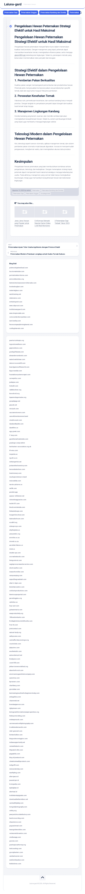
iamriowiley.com (15, 321)
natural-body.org (15, 632)
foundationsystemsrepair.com (19, 374)
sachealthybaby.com (16, 803)
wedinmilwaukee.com (16, 860)
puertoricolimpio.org (16, 340)
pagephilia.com (14, 754)
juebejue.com (14, 382)
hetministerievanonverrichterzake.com (22, 283)
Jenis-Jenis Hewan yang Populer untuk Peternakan (22, 223)
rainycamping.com (15, 575)
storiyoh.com (14, 408)
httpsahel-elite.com (16, 750)
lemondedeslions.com (17, 469)
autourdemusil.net (15, 655)
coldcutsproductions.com (18, 590)
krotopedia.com (15, 784)
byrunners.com (14, 681)
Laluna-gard (13, 4)
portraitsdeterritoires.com (18, 275)
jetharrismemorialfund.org (18, 666)
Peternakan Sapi (10, 13)
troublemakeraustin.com (18, 727)
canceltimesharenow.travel (18, 416)
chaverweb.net (14, 701)
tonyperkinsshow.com (17, 515)
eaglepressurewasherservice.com (21, 564)
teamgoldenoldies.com (17, 829)
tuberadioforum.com (16, 519)
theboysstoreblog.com (17, 716)
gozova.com (13, 841)
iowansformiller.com (16, 572)
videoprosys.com (15, 526)
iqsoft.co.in (13, 458)
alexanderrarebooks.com (18, 355)
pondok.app (13, 492)
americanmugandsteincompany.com (22, 674)
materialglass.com (15, 290)
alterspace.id (13, 776)
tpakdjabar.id (13, 788)
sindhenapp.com (15, 837)
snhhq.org (12, 810)
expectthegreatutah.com (17, 579)
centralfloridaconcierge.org (19, 640)
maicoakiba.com (15, 481)
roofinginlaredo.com (16, 328)
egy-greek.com (14, 431)
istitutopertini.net (15, 462)
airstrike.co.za (14, 537)
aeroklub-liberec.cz (16, 545)
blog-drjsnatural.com (16, 757)
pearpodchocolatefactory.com (19, 814)
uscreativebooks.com (16, 556)
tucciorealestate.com (16, 271)
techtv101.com (14, 503)
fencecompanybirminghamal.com (21, 324)
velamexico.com (15, 298)
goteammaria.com (15, 610)
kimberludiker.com (15, 735)
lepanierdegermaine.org (17, 397)
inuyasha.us (13, 454)
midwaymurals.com (16, 719)
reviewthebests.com (16, 746)
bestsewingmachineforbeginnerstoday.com (24, 693)
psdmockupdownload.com (18, 268)
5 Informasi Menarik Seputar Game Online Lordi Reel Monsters (42, 223)
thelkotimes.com (15, 863)
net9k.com (13, 488)
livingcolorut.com (15, 560)
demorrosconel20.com (17, 363)
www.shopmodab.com (17, 313)
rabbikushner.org (15, 390)
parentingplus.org (15, 598)
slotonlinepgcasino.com (17, 499)
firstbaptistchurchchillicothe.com (20, 621)
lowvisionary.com (15, 473)
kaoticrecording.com (16, 818)
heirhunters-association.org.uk (20, 446)
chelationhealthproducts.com (19, 761)
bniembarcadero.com (16, 587)
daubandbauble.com (16, 424)
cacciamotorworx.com (17, 412)
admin (29, 190)
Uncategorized (45, 193)
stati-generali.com (15, 731)
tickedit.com (13, 386)
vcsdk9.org (13, 522)
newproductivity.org (16, 613)
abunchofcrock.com (16, 670)
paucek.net (13, 405)
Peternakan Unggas (29, 13)
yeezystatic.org (14, 534)
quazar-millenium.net (16, 496)
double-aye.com (15, 553)
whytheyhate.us (14, 530)
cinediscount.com (15, 420)
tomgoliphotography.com (18, 807)
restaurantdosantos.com (18, 833)
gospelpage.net (14, 401)
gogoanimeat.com (15, 826)
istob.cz (12, 549)
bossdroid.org (14, 393)
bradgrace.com (14, 659)
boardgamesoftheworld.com (19, 367)
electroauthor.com (15, 568)
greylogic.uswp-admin (17, 443)
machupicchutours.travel (18, 477)
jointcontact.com (15, 628)
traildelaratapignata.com (18, 795)
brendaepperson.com (16, 704)
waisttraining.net (15, 294)
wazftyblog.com (14, 772)
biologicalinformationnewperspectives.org (24, 712)
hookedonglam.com (16, 286)
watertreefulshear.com (17, 359)
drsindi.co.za (14, 541)
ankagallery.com (15, 697)
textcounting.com (15, 848)
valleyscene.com (15, 636)
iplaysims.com (14, 647)
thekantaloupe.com (16, 511)
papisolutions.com (15, 348)
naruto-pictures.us (15, 484)
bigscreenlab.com (15, 371)
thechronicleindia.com (17, 507)
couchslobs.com (15, 644)
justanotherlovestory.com (18, 465)
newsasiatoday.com (16, 769)
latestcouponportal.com (17, 594)
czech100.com (14, 663)
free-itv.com (13, 625)
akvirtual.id (13, 792)
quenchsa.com (14, 678)
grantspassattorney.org (17, 845)
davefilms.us (13, 428)
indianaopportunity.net (17, 742)
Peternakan (74, 13)
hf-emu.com (13, 450)
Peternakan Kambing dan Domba (53, 13)
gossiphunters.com (16, 852)
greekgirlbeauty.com (16, 352)
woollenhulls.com (15, 651)
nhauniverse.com (15, 822)
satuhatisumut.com (16, 856)
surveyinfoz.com (15, 378)
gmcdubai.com (14, 689)
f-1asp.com (13, 435)
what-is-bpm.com (15, 583)
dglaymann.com (15, 708)
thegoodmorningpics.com (18, 738)
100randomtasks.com (17, 617)
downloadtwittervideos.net (18, 799)
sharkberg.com (14, 685)
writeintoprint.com (15, 302)
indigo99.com (14, 765)
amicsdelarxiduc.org (16, 279)
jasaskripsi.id (14, 780)
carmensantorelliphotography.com (21, 723)
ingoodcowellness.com (17, 344)
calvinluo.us (13, 602)
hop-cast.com (14, 606)
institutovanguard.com (17, 309)
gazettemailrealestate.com (18, 439)
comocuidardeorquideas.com (19, 317)
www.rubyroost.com (16, 305)
